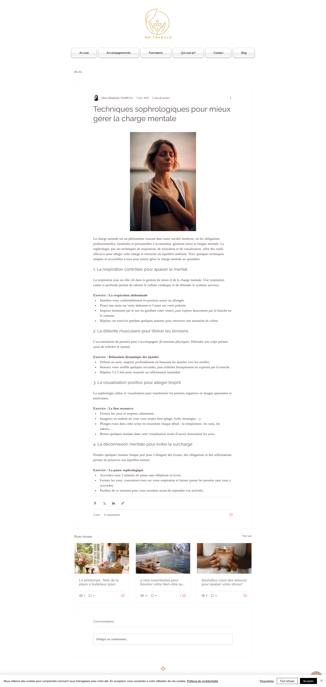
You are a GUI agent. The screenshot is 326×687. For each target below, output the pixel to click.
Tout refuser (287, 681)
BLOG (78, 71)
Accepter (308, 681)
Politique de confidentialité (202, 681)
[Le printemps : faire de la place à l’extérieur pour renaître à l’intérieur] (102, 558)
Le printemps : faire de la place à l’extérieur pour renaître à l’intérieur (99, 582)
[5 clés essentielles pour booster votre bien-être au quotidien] (163, 558)
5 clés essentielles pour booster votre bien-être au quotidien (161, 582)
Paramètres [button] (267, 681)
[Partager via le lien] (123, 503)
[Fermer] (321, 681)
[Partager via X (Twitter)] (104, 503)
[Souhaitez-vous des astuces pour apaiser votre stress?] (224, 558)
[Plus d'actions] (230, 98)
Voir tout (247, 536)
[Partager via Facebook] (95, 503)
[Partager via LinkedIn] (113, 503)
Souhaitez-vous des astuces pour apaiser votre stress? (224, 582)
